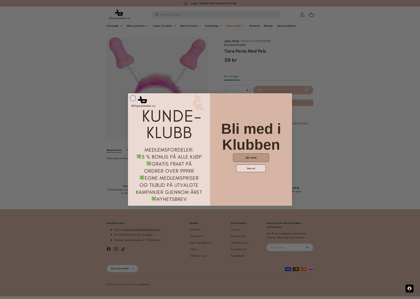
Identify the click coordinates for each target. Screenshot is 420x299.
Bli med (251, 157)
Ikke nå (251, 168)
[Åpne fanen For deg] (409, 288)
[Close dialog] (133, 98)
